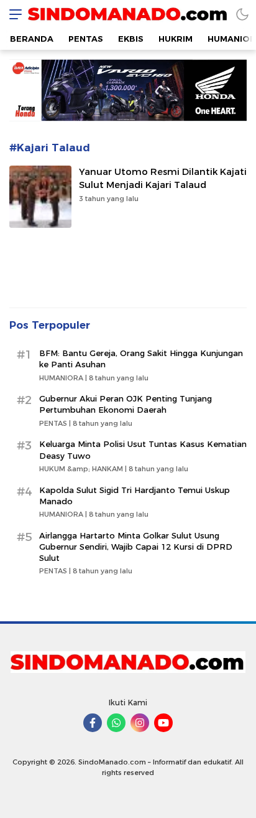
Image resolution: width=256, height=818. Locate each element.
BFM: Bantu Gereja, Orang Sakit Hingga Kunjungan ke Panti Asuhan (141, 358)
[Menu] (12, 14)
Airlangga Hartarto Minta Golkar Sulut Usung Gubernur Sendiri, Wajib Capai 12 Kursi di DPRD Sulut (135, 546)
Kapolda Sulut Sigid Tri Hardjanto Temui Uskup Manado (134, 495)
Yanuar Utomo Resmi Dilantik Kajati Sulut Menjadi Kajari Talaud (163, 178)
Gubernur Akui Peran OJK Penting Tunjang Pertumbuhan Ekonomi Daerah (125, 404)
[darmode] (242, 14)
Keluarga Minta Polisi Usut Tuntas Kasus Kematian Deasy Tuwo (143, 449)
